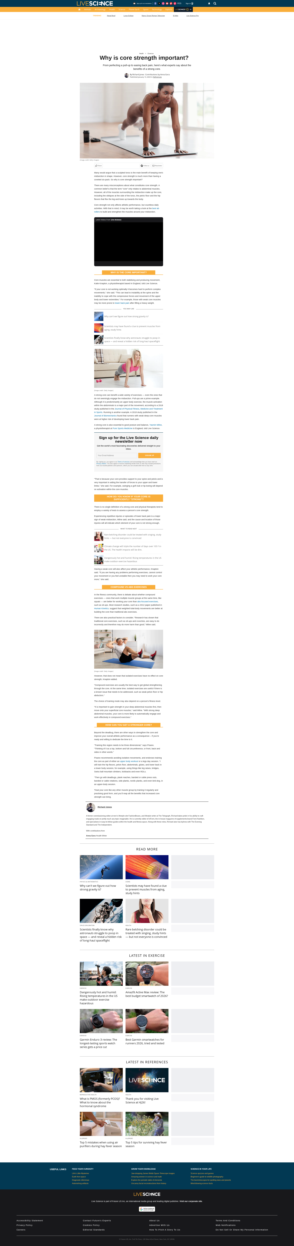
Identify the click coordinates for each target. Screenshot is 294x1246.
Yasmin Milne (155, 425)
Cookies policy (91, 1225)
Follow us (146, 166)
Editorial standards (94, 1230)
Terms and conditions (228, 1220)
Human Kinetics (101, 608)
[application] (128, 241)
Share (100, 166)
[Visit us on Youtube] (167, 3)
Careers (21, 1230)
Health (112, 9)
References (157, 77)
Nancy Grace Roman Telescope (153, 16)
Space (145, 9)
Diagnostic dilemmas (80, 1180)
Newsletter (158, 166)
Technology (157, 9)
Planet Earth (134, 9)
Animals (87, 9)
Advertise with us (159, 1225)
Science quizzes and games (202, 1173)
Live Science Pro (193, 16)
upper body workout (129, 761)
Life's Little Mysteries (80, 1173)
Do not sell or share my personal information (242, 1230)
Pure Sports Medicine (122, 428)
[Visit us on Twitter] (159, 3)
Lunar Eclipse (128, 16)
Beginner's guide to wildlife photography (207, 1177)
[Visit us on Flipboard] (171, 3)
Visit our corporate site (191, 1201)
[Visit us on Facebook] (155, 3)
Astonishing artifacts (80, 1183)
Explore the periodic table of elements (146, 1180)
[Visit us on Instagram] (163, 3)
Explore (168, 9)
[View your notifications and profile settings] (209, 3)
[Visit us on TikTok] (175, 3)
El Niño (175, 16)
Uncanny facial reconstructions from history (148, 1183)
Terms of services (124, 462)
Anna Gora (165, 74)
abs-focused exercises (147, 601)
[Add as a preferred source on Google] (147, 1209)
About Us (154, 1220)
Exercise (151, 53)
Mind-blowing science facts (202, 1183)
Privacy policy (25, 1225)
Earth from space (79, 1177)
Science (122, 9)
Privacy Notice (101, 463)
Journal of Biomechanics (105, 416)
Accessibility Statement (30, 1220)
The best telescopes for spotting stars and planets (211, 1180)
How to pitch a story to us (164, 1230)
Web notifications (226, 1225)
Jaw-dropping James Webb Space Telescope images (153, 1173)
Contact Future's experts (97, 1220)
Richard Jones (138, 74)
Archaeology (100, 9)
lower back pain (122, 303)
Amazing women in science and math (146, 1177)
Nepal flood (111, 16)
